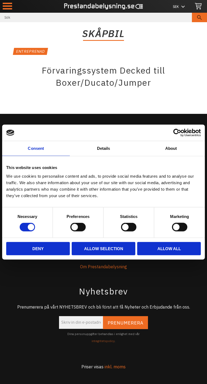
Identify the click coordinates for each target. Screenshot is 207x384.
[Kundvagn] (198, 6)
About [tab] (171, 148)
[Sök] (199, 17)
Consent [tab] (36, 148)
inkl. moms (115, 366)
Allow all (169, 248)
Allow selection (103, 248)
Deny (38, 248)
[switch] (78, 227)
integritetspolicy (103, 341)
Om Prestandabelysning (103, 266)
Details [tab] (103, 148)
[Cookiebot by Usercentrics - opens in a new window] (177, 133)
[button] (7, 6)
